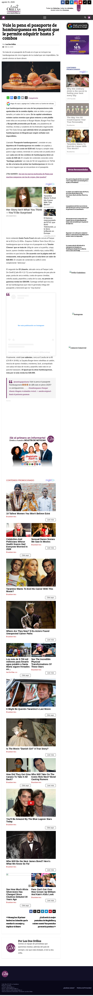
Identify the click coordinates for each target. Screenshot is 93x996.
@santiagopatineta (21, 381)
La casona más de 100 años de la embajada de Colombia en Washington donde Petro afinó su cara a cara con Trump (76, 247)
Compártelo (33, 98)
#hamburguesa (35, 388)
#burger (44, 388)
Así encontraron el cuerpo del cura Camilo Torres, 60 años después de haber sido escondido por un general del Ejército (77, 221)
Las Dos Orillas (10, 44)
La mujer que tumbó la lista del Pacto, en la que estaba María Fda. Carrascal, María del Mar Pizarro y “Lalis (77, 194)
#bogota (18, 391)
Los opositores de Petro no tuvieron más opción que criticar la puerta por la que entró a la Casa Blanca (77, 207)
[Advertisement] (31, 418)
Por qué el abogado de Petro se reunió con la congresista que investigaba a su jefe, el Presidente (77, 180)
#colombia (26, 391)
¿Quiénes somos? (69, 988)
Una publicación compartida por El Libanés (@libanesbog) (29, 352)
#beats (12, 391)
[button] (85, 17)
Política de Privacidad (84, 988)
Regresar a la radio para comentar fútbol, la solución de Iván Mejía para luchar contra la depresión (77, 234)
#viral (33, 391)
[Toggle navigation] (45, 17)
